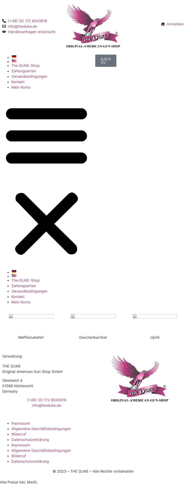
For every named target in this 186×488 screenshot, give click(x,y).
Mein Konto (21, 87)
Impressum (20, 423)
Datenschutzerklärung (30, 439)
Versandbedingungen (29, 76)
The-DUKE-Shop (25, 65)
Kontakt (17, 82)
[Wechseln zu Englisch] (51, 61)
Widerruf (18, 434)
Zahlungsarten (23, 71)
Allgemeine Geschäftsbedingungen (41, 428)
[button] (46, 179)
